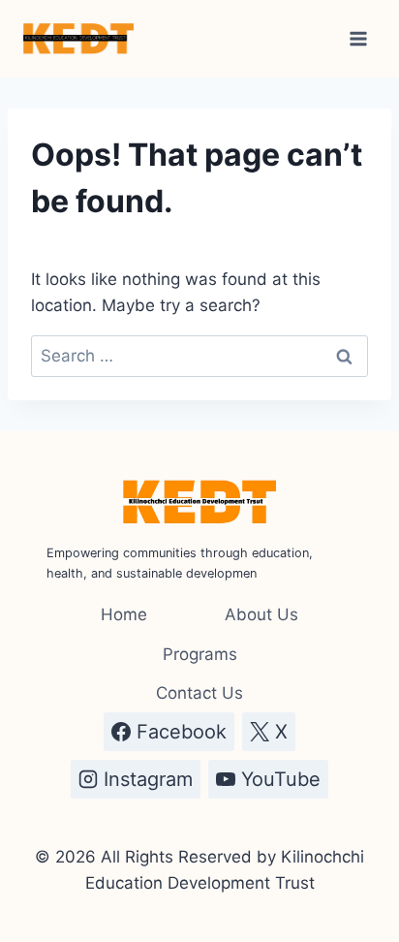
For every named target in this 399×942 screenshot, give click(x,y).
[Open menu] (358, 38)
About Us (261, 614)
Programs (200, 654)
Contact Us (199, 693)
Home (124, 614)
